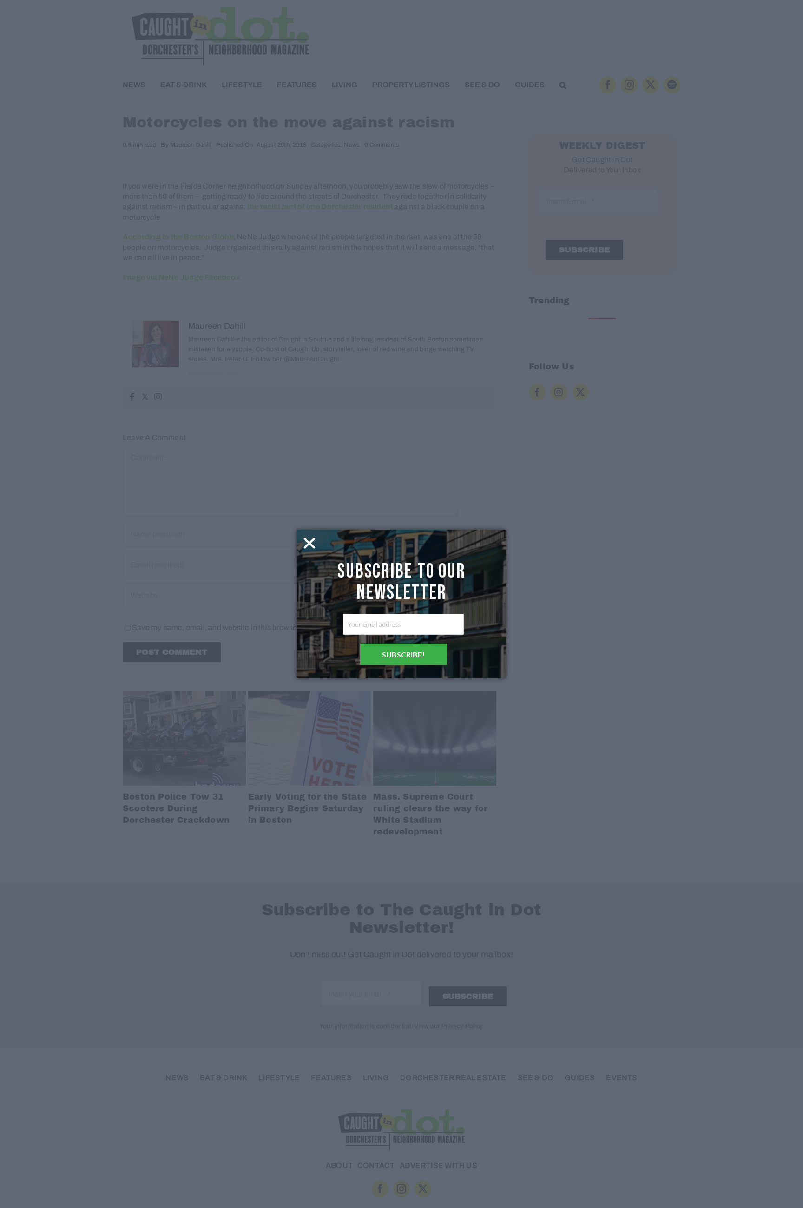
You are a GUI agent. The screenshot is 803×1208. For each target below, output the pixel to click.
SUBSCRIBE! (403, 654)
